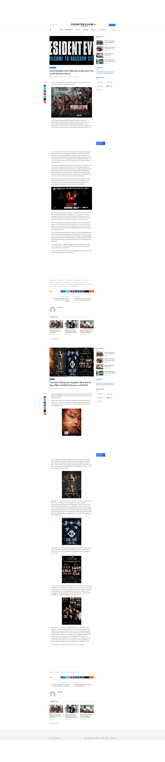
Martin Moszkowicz (84, 282)
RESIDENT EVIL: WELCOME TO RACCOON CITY (75, 284)
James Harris (84, 280)
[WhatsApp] (45, 96)
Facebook (98, 71)
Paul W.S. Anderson (54, 284)
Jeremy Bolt (52, 282)
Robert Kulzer (89, 284)
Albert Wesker (53, 280)
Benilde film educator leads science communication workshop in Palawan (86, 331)
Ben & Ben (57, 672)
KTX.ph (69, 672)
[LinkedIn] (45, 91)
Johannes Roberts (66, 282)
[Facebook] (45, 86)
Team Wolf (55, 76)
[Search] (115, 29)
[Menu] (50, 29)
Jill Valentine (58, 282)
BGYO (62, 672)
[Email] (45, 99)
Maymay (74, 672)
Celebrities (52, 379)
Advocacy (93, 29)
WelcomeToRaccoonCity (74, 286)
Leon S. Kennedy (75, 282)
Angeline (52, 672)
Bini (66, 672)
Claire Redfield (68, 280)
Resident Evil (62, 284)
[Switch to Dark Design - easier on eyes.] (113, 29)
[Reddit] (45, 102)
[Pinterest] (45, 94)
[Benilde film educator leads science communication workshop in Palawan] (87, 324)
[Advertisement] (82, 11)
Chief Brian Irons (60, 280)
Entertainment (69, 29)
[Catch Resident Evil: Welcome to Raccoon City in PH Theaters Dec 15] (72, 50)
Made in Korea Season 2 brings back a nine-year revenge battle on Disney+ (71, 331)
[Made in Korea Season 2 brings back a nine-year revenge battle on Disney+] (71, 324)
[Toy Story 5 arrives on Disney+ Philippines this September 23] (56, 324)
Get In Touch (102, 29)
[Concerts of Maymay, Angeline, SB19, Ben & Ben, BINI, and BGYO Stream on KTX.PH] (72, 362)
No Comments (70, 76)
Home (61, 29)
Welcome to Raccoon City (62, 286)
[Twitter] (45, 88)
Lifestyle (77, 29)
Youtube (103, 71)
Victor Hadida (53, 286)
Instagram (111, 71)
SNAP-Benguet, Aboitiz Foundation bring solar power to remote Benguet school (109, 60)
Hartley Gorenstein (77, 280)
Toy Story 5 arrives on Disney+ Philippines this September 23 (55, 331)
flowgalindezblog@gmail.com (107, 73)
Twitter (106, 71)
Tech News (85, 29)
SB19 (79, 672)
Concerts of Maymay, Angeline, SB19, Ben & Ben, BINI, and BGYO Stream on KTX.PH (60, 300)
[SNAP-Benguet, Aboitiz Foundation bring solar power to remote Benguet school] (99, 61)
